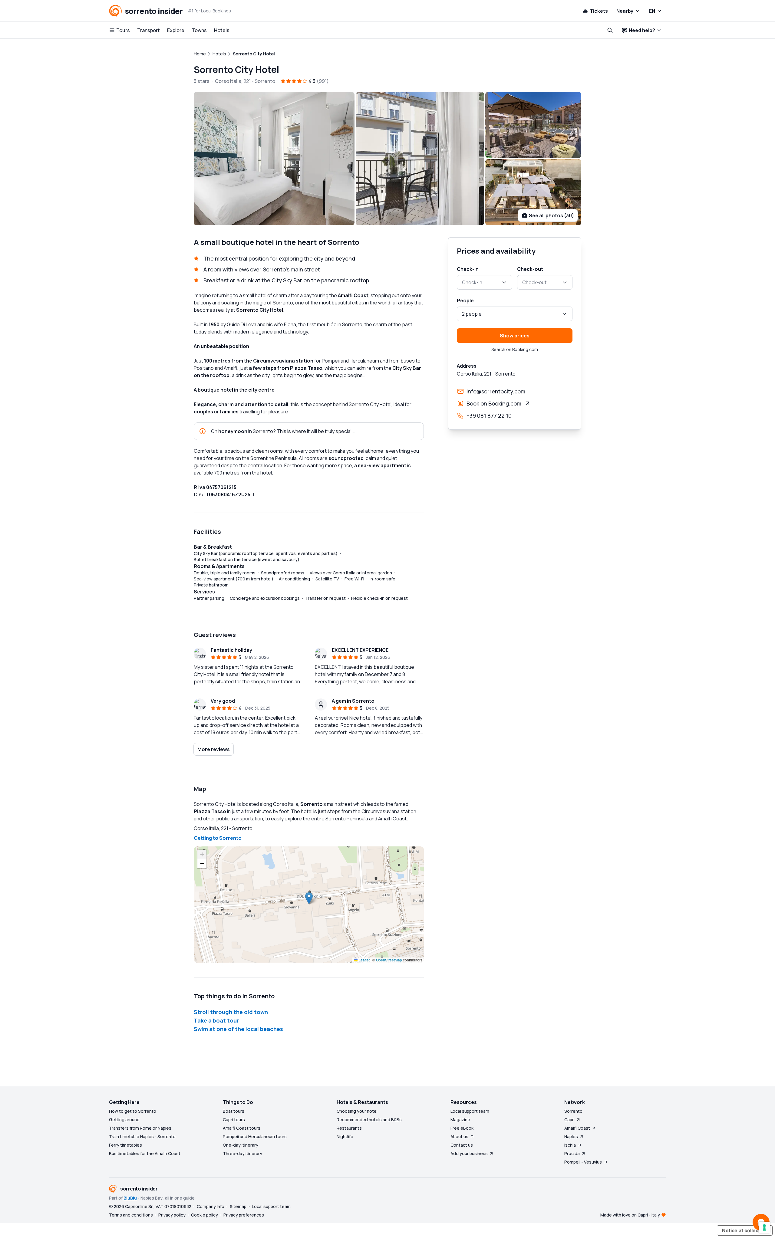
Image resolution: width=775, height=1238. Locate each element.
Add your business (469, 1153)
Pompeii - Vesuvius (583, 1162)
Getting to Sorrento (218, 838)
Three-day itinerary (242, 1153)
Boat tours (233, 1111)
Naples (571, 1136)
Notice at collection (744, 1230)
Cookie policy (204, 1215)
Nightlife (345, 1136)
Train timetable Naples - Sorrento (142, 1136)
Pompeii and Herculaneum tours (255, 1136)
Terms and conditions (131, 1215)
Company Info (210, 1206)
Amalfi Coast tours (241, 1128)
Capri (569, 1119)
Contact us (461, 1145)
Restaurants (349, 1128)
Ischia (570, 1145)
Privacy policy (172, 1215)
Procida (572, 1153)
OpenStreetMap (389, 959)
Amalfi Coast (577, 1128)
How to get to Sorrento (132, 1111)
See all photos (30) (551, 215)
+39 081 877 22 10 (489, 415)
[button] (309, 898)
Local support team (469, 1111)
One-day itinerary (240, 1145)
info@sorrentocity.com (496, 391)
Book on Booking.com (494, 403)
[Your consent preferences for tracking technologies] (764, 1227)
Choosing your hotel (357, 1111)
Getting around (124, 1119)
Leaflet (364, 959)
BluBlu (130, 1198)
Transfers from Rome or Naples (140, 1128)
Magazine (460, 1119)
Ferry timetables (125, 1145)
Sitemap (238, 1206)
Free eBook (461, 1128)
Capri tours (234, 1119)
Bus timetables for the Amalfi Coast (144, 1153)
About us (459, 1136)
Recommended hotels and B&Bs (369, 1119)
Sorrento (573, 1111)
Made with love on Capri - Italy (630, 1215)
